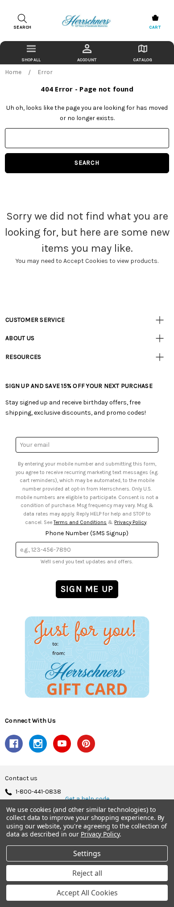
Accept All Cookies (87, 893)
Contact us (21, 778)
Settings (87, 853)
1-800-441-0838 (38, 792)
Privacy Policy (130, 522)
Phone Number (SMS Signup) (86, 533)
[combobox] (87, 138)
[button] (87, 656)
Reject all (87, 873)
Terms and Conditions (80, 522)
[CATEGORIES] (31, 52)
